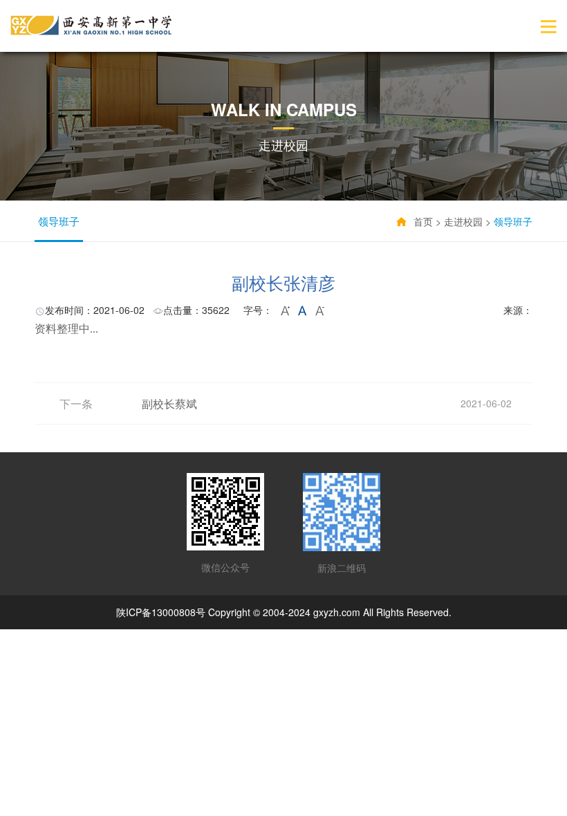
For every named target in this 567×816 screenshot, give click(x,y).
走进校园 (463, 221)
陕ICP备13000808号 (160, 612)
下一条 (76, 403)
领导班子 (59, 221)
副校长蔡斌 (169, 403)
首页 (423, 221)
